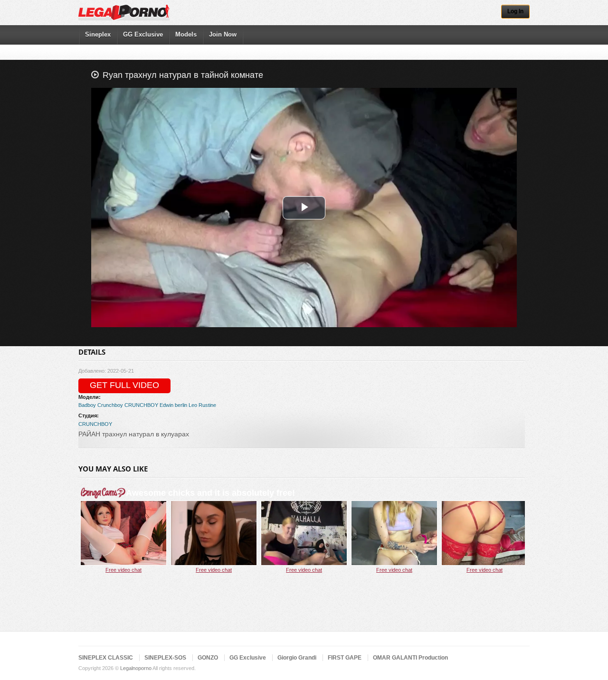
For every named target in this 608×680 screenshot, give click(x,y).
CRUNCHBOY (141, 405)
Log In (515, 11)
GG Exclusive (143, 34)
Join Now (223, 34)
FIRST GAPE (344, 657)
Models (186, 34)
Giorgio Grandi (296, 657)
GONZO (208, 657)
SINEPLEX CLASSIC (105, 657)
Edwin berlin (173, 405)
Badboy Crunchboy (100, 405)
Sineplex (98, 34)
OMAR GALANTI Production (410, 657)
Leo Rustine (202, 405)
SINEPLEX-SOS (165, 657)
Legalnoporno (136, 668)
